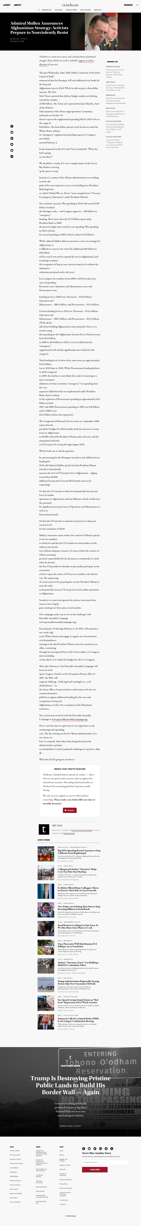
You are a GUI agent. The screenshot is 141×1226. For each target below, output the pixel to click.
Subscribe (63, 1169)
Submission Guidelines (63, 1174)
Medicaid (97, 10)
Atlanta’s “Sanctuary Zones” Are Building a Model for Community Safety (78, 964)
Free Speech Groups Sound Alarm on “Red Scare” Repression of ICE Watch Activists (115, 73)
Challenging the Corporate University (42, 1196)
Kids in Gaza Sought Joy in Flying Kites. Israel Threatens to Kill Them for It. (115, 114)
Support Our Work (65, 1165)
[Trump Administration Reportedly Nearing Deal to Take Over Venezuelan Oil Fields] (46, 984)
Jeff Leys (16, 39)
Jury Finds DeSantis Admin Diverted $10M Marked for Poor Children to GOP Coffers (115, 128)
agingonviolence (78, 973)
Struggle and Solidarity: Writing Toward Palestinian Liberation (41, 1153)
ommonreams (73, 898)
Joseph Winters (64, 861)
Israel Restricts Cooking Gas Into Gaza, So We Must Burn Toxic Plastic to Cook (115, 87)
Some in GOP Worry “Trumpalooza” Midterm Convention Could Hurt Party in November (114, 144)
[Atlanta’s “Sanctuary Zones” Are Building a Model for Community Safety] (46, 966)
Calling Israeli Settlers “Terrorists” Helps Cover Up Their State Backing (77, 870)
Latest (6, 5)
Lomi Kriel (62, 954)
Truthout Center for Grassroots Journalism (65, 1194)
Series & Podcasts (15, 1202)
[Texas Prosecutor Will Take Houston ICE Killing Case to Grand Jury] (46, 947)
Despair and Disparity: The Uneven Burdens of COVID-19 (41, 1162)
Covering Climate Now (41, 1202)
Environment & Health (78, 847)
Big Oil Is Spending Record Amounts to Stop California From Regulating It (79, 852)
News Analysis (63, 847)
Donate (128, 5)
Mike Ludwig (63, 1010)
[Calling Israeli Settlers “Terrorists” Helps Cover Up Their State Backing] (46, 872)
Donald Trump (71, 10)
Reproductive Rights (16, 1193)
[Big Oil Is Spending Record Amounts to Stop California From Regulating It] (46, 853)
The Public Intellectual (39, 1182)
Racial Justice (14, 1189)
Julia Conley (63, 898)
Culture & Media (14, 1151)
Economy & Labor (15, 1155)
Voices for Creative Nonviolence (81, 830)
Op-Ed (60, 866)
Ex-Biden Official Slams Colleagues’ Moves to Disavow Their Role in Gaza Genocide (78, 889)
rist (71, 861)
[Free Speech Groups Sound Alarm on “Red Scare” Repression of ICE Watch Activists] (46, 1003)
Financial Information (66, 1180)
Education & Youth (15, 1159)
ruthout (23, 39)
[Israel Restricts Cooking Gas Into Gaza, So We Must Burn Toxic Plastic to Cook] (46, 928)
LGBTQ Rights (14, 1176)
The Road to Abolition (39, 1176)
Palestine (58, 10)
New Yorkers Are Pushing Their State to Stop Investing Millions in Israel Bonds (79, 908)
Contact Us (63, 1204)
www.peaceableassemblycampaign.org (69, 719)
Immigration (46, 10)
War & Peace (68, 866)
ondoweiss (75, 880)
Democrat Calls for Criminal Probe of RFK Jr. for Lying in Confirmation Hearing (78, 1020)
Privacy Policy (64, 1184)
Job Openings (64, 1200)
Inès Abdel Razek (65, 880)
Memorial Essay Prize (66, 1188)
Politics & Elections (70, 1015)
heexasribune (72, 954)
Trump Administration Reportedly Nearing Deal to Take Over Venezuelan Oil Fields (78, 982)
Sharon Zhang (64, 1029)
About (17, 5)
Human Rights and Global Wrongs (41, 1170)
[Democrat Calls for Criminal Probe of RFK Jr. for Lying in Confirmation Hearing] (46, 1022)
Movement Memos (41, 1187)
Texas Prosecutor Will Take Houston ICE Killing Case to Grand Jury (77, 945)
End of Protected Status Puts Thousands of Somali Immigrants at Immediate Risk (116, 101)
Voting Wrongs (40, 1191)
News (60, 885)
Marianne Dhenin (65, 917)
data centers (85, 10)
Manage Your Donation (63, 1160)
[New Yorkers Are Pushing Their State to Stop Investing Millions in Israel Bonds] (46, 909)
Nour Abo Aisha (64, 936)
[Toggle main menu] (137, 5)
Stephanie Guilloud (65, 973)
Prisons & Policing (70, 997)
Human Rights (68, 885)
